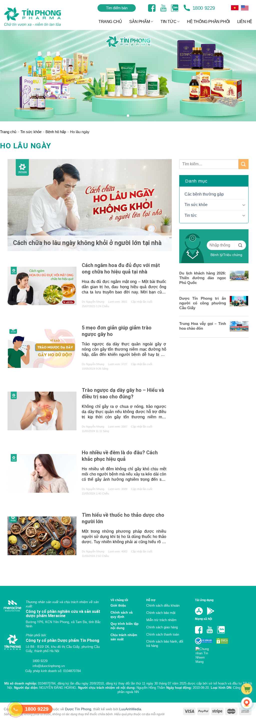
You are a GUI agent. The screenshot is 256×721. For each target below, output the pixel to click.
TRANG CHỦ (110, 21)
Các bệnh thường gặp (204, 194)
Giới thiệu (118, 605)
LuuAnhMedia (130, 709)
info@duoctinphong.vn (48, 666)
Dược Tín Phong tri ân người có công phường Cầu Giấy (202, 303)
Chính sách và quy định (121, 615)
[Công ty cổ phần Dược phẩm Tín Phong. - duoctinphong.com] (39, 16)
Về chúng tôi (119, 600)
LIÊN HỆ (244, 21)
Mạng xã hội (203, 618)
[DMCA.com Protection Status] (221, 641)
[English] (234, 7)
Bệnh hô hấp (56, 132)
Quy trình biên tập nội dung (124, 626)
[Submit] (243, 164)
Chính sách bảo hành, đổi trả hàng (164, 644)
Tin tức (190, 215)
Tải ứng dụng (204, 600)
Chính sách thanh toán (162, 634)
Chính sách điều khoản (163, 605)
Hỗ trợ (151, 600)
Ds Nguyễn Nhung (93, 301)
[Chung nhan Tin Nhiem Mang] (204, 654)
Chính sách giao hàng (162, 627)
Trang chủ (8, 132)
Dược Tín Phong (78, 709)
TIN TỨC (168, 21)
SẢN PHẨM (139, 21)
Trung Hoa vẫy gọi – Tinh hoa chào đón (202, 325)
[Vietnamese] (244, 7)
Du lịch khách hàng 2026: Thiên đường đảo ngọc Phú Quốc (202, 278)
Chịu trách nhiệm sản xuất (123, 637)
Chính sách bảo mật (161, 613)
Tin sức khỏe (31, 132)
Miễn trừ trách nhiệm (161, 620)
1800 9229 (203, 8)
